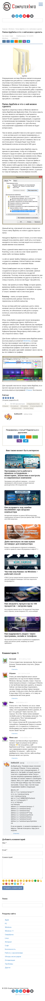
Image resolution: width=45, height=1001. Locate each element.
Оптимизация (10, 960)
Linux (7, 938)
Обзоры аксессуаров (13, 957)
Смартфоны (9, 935)
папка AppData (36, 406)
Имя (4, 843)
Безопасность (10, 949)
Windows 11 (9, 931)
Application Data (34, 404)
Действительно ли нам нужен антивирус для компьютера (19, 542)
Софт (7, 946)
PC (6, 924)
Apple (7, 920)
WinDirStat (27, 341)
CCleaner (29, 390)
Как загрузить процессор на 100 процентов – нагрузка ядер (20, 604)
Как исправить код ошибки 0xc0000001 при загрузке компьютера (17, 509)
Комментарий (7, 857)
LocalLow (15, 406)
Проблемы (9, 964)
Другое (7, 968)
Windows (5, 38)
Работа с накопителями (14, 953)
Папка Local (17, 408)
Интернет (8, 942)
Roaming (25, 406)
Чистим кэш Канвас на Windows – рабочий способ (21, 572)
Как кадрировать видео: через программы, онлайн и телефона (20, 635)
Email (4, 850)
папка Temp (29, 408)
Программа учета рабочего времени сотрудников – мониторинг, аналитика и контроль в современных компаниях (22, 474)
